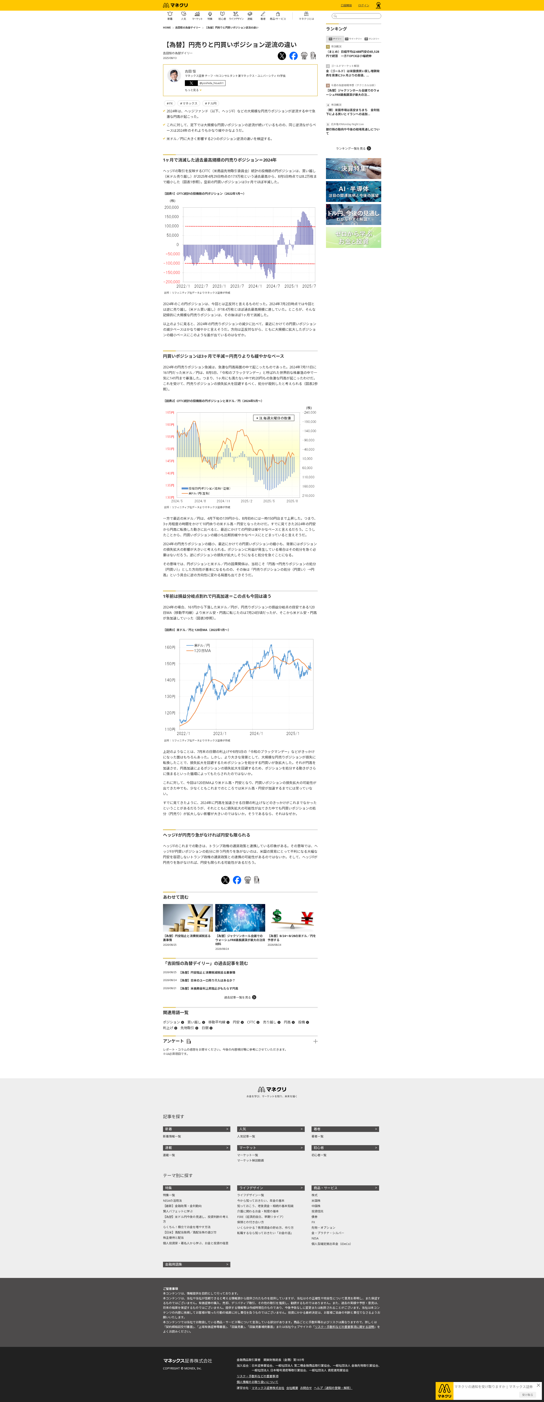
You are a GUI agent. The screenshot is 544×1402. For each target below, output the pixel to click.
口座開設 (346, 5)
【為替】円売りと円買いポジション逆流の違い (231, 27)
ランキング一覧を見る (351, 148)
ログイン (363, 5)
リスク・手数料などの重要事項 (257, 1376)
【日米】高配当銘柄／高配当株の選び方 (190, 1232)
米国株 (316, 1201)
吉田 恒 (190, 71)
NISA (315, 1238)
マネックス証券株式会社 (268, 1388)
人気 (242, 1129)
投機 (301, 1022)
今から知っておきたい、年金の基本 (261, 1201)
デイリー (337, 38)
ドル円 (211, 103)
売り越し (269, 1022)
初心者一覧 (319, 1155)
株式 (314, 1195)
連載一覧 (169, 1155)
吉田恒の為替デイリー (188, 27)
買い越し (194, 1022)
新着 (168, 1129)
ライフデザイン (251, 1188)
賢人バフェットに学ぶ (178, 1211)
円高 (287, 1022)
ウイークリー (355, 38)
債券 (314, 1217)
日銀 (205, 1028)
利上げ (168, 1028)
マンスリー (374, 38)
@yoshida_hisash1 (212, 83)
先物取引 (187, 1028)
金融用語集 (173, 1264)
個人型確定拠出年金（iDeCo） (332, 1244)
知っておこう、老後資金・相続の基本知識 (265, 1206)
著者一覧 (317, 1136)
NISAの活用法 (172, 1201)
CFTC (251, 1022)
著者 (317, 1129)
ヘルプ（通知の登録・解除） (333, 1388)
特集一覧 (169, 1195)
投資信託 (317, 1211)
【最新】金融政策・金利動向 (182, 1206)
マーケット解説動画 (250, 1160)
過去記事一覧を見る (237, 997)
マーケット (247, 1147)
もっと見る (192, 90)
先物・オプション (323, 1228)
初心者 (319, 1147)
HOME (167, 27)
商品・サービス (325, 1188)
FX (171, 103)
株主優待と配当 (173, 1238)
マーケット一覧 (247, 1155)
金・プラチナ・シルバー (328, 1233)
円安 (236, 1022)
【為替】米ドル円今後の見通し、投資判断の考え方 (195, 1219)
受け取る (527, 1395)
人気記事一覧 (246, 1136)
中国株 (316, 1206)
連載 (168, 1147)
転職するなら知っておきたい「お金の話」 (265, 1233)
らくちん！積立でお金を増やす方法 (187, 1227)
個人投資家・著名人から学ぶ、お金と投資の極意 (195, 1243)
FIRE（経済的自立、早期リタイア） (261, 1217)
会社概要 (292, 1388)
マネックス (190, 103)
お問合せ (306, 1388)
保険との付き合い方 (250, 1222)
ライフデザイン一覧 (250, 1195)
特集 (168, 1188)
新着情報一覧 (172, 1136)
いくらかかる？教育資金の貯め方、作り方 (265, 1228)
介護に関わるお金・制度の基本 (258, 1211)
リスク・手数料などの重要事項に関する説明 (344, 1327)
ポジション (171, 1022)
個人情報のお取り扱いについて (257, 1382)
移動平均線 (216, 1022)
